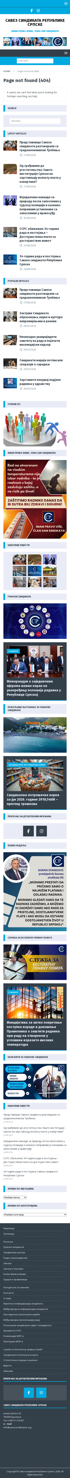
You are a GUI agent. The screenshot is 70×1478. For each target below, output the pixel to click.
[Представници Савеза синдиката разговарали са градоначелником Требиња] (10, 145)
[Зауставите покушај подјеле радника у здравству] (10, 383)
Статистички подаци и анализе (20, 1360)
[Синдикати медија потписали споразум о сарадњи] (10, 363)
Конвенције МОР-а (13, 1336)
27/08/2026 (29, 155)
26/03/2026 (29, 326)
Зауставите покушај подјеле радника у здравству (40, 382)
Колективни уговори (14, 1274)
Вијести (7, 1365)
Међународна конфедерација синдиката (25, 1309)
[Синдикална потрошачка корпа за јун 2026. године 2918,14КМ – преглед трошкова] (35, 775)
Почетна (8, 1241)
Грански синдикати (13, 1247)
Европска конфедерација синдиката (23, 1303)
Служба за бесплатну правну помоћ (22, 1349)
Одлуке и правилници (15, 1279)
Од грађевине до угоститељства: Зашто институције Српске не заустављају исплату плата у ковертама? (40, 174)
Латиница (8, 1233)
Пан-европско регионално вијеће (21, 1314)
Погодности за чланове (16, 1287)
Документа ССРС (12, 1330)
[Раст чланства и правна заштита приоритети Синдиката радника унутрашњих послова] (50, 582)
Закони (7, 1263)
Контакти (8, 1292)
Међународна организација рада (21, 1319)
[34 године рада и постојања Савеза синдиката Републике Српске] (10, 259)
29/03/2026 (29, 349)
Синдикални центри (14, 1252)
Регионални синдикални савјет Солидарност (27, 1325)
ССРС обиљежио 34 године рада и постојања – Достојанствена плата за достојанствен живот (39, 235)
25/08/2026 (29, 245)
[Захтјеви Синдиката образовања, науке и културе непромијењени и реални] (10, 316)
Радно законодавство (15, 1257)
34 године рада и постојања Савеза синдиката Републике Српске (41, 260)
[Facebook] (32, 10)
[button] (65, 3)
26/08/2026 (29, 217)
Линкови (8, 1371)
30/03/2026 (29, 388)
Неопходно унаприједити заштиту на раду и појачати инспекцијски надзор (40, 341)
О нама (7, 1298)
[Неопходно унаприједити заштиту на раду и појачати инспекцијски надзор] (10, 340)
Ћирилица (8, 1228)
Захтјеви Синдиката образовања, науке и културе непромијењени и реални (41, 317)
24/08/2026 (29, 269)
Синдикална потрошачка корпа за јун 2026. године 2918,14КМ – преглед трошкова (33, 799)
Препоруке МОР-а (13, 1341)
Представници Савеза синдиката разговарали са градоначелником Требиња (40, 146)
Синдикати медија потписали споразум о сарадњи (41, 362)
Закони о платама (13, 1268)
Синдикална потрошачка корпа (20, 1354)
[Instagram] (38, 10)
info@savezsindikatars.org (17, 1427)
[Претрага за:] (35, 60)
